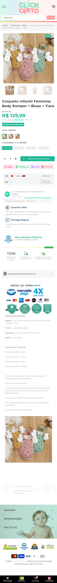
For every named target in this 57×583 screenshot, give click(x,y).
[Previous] (7, 58)
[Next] (50, 58)
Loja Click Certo (36, 564)
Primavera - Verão (18, 25)
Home (5, 25)
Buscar (50, 17)
